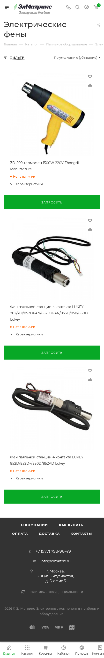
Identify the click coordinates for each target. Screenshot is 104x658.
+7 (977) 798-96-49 (53, 551)
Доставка (49, 533)
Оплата (20, 533)
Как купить (71, 525)
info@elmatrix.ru (55, 561)
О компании (34, 525)
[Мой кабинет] (86, 7)
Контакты (81, 533)
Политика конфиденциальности (56, 592)
